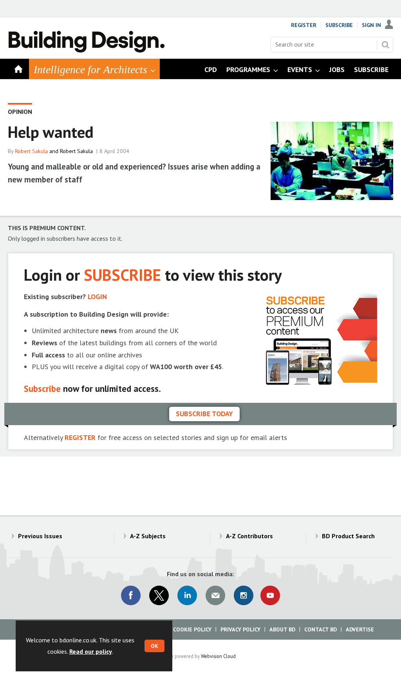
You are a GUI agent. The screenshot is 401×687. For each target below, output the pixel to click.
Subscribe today (204, 413)
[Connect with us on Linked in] (187, 595)
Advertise (360, 629)
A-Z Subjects (148, 536)
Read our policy (90, 651)
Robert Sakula (31, 151)
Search (385, 44)
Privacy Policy (240, 629)
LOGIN (97, 296)
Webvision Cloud (218, 656)
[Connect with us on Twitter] (159, 595)
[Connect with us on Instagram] (243, 595)
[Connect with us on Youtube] (270, 595)
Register (303, 25)
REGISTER (80, 437)
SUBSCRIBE (122, 274)
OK (154, 645)
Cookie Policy (192, 629)
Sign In (371, 25)
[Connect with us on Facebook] (131, 595)
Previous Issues (40, 536)
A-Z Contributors (249, 536)
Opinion (20, 111)
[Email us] (215, 595)
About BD (282, 629)
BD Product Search (348, 536)
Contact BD (320, 629)
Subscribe (339, 25)
